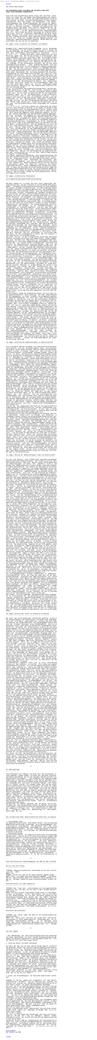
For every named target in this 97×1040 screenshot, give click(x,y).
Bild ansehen (10, 1030)
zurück (8, 3)
